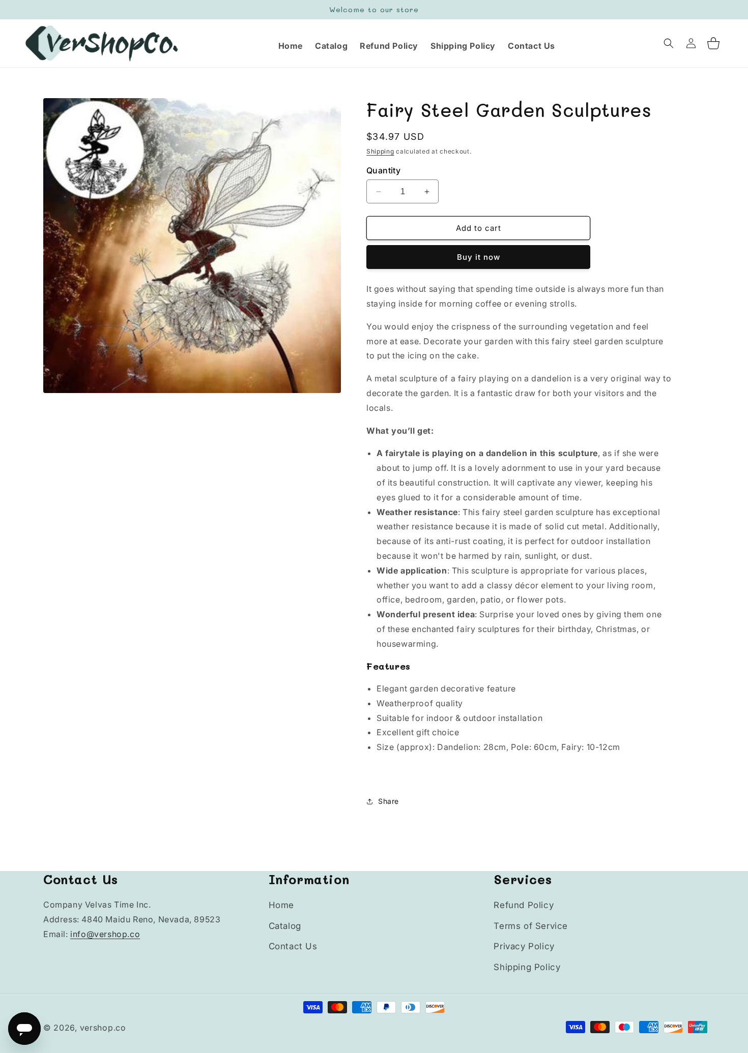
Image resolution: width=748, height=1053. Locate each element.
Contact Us (293, 946)
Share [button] (388, 801)
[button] (668, 43)
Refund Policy (524, 905)
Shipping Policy (527, 967)
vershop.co (103, 1027)
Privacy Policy (524, 946)
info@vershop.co (105, 934)
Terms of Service (531, 926)
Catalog (285, 926)
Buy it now (478, 257)
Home (281, 905)
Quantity (383, 170)
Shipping (380, 151)
